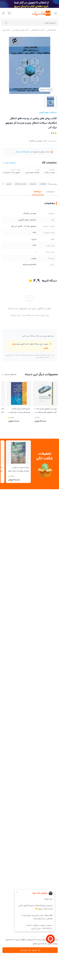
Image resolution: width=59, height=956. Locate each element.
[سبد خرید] (9, 13)
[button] (4, 400)
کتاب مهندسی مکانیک (38, 140)
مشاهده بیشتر (10, 374)
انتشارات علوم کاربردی (48, 112)
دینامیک (33, 184)
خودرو (9, 184)
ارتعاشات (43, 184)
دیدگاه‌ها (38, 191)
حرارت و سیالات (20, 184)
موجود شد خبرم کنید (28, 950)
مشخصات (50, 191)
